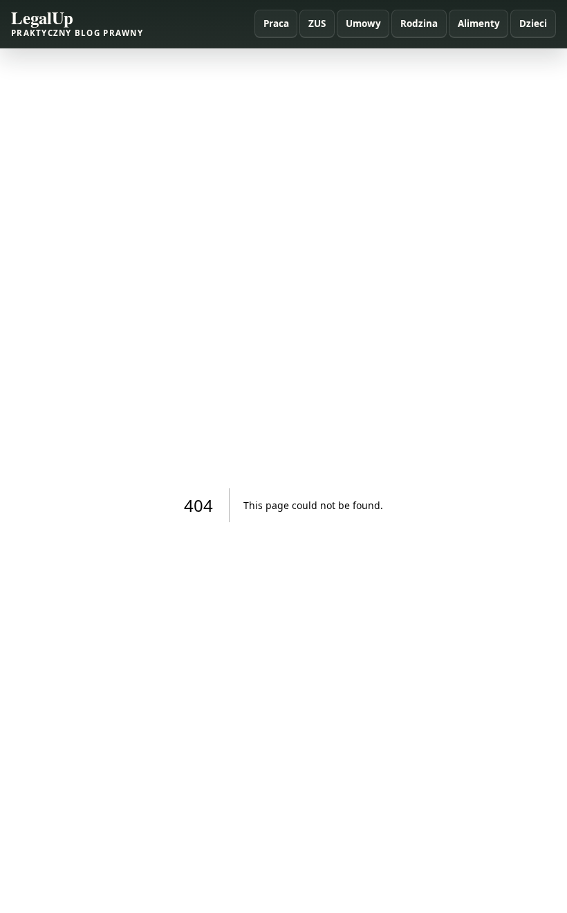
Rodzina (419, 23)
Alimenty (479, 23)
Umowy (363, 23)
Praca (276, 23)
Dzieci (533, 23)
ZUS (317, 23)
